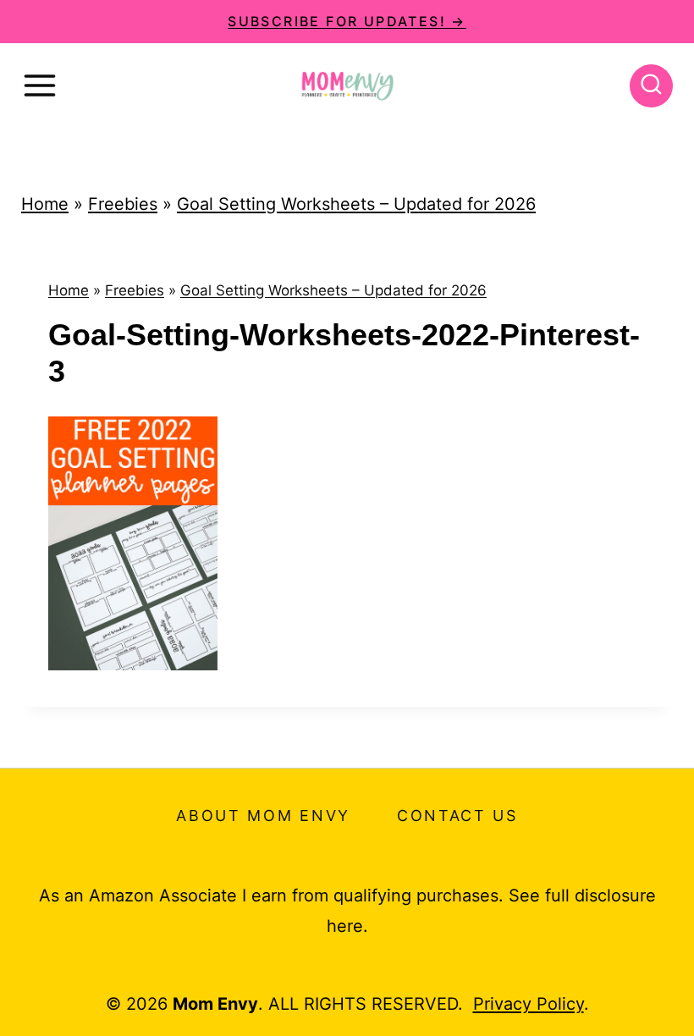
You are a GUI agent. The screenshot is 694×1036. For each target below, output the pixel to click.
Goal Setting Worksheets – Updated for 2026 (356, 204)
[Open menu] (39, 85)
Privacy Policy (528, 1004)
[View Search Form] (651, 85)
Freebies (122, 204)
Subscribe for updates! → (347, 21)
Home (45, 204)
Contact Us (457, 815)
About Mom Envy (263, 815)
